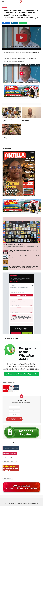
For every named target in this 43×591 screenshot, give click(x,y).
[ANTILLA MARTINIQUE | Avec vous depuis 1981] (21, 2)
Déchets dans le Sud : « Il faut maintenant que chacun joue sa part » (30, 120)
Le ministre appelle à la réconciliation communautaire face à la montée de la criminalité (23, 251)
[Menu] (3, 2)
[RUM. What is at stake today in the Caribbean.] (21, 232)
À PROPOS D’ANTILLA (36, 503)
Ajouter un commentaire (21, 142)
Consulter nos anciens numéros (9, 453)
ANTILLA (32, 501)
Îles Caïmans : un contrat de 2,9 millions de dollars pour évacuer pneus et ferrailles (24, 255)
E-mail (14, 405)
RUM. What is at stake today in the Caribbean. (13, 244)
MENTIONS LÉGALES (18, 503)
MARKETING (11, 503)
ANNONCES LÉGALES (27, 503)
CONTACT (6, 503)
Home (3, 5)
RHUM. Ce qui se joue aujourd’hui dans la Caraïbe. (10, 120)
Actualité (4, 7)
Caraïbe (4, 242)
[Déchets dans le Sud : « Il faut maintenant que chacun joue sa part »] (31, 112)
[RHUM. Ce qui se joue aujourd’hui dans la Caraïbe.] (11, 112)
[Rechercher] (40, 2)
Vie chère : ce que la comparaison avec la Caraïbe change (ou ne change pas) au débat (11, 137)
